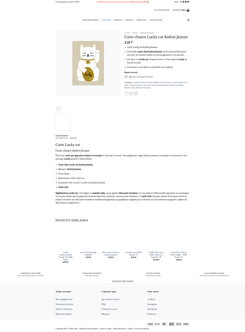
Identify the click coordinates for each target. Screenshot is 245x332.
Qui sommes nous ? (110, 299)
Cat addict (179, 85)
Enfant (129, 20)
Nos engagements (64, 299)
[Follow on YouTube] (188, 2)
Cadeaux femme (166, 82)
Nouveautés (156, 20)
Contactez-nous (109, 309)
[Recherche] (188, 20)
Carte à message (135, 85)
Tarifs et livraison (64, 309)
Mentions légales (64, 314)
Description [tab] (62, 138)
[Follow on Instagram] (181, 2)
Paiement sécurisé (64, 304)
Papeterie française (147, 33)
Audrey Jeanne (139, 82)
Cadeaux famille (152, 82)
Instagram (152, 304)
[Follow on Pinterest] (183, 2)
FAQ (103, 304)
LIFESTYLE (141, 20)
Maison (118, 20)
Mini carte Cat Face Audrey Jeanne (111, 253)
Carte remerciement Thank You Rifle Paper (65, 256)
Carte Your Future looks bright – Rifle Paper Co (178, 254)
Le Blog (151, 299)
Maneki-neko (129, 88)
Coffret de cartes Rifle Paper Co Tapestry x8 (156, 254)
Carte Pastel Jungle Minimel (88, 253)
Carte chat (146, 85)
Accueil (127, 33)
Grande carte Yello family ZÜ (133, 253)
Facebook (152, 309)
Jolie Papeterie (90, 20)
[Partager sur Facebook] (127, 93)
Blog (176, 2)
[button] (162, 10)
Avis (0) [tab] (73, 138)
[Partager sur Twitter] (131, 93)
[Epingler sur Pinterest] (136, 93)
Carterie (106, 20)
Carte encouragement (159, 85)
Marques (105, 314)
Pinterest (151, 314)
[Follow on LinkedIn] (186, 2)
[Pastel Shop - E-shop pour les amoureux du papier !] (122, 10)
